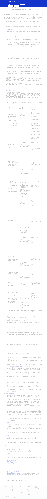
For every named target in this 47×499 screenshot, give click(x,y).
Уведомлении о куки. (22, 4)
